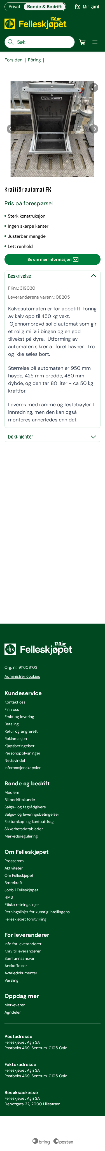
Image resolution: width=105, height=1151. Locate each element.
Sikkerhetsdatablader (23, 828)
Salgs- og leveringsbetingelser (31, 814)
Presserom (14, 860)
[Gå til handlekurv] (82, 42)
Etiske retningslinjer (21, 904)
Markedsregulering (21, 836)
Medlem (11, 792)
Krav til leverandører (22, 951)
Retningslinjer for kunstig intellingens (37, 911)
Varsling (11, 980)
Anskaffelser (15, 965)
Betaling (11, 723)
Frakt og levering (19, 716)
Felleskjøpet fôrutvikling (25, 919)
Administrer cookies (22, 676)
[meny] (95, 42)
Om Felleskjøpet (18, 875)
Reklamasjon (15, 738)
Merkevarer (14, 1004)
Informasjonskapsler (22, 767)
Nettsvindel (14, 760)
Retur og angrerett (21, 731)
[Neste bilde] (94, 129)
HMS (8, 897)
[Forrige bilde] (11, 129)
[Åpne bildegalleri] (93, 87)
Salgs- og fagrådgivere (25, 806)
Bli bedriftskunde (19, 799)
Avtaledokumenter (20, 972)
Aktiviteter (13, 868)
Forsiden (13, 60)
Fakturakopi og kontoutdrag (29, 821)
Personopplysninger (22, 753)
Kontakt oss (14, 702)
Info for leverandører (22, 943)
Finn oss (11, 709)
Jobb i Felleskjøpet (21, 889)
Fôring (34, 60)
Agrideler (12, 1012)
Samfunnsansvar (19, 958)
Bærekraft (13, 882)
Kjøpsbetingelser (19, 745)
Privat (14, 7)
